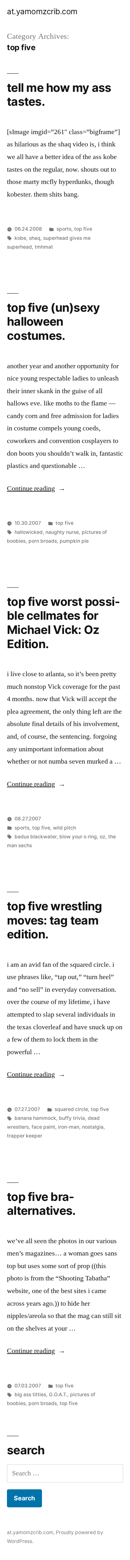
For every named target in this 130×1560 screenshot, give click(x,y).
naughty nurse (62, 532)
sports (63, 229)
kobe (20, 238)
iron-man (68, 1127)
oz (102, 837)
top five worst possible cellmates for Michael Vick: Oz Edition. (63, 622)
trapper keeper (24, 1136)
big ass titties (30, 1395)
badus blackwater (35, 837)
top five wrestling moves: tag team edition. (54, 920)
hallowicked (29, 532)
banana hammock (35, 1118)
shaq (34, 238)
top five (83, 229)
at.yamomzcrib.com (42, 11)
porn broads (42, 541)
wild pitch (64, 828)
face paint (43, 1127)
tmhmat (44, 247)
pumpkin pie (74, 541)
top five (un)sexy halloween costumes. (53, 321)
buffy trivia (72, 1118)
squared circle (71, 1109)
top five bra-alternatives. (41, 1204)
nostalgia (92, 1127)
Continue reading (36, 488)
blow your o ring (78, 837)
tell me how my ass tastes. (59, 94)
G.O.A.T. (58, 1395)
